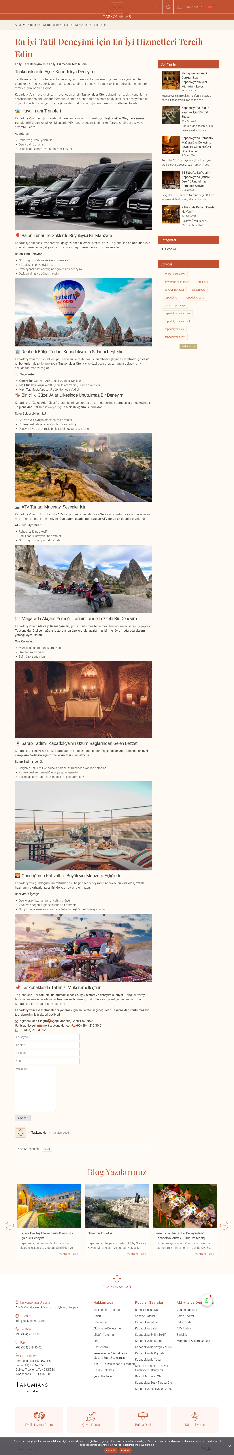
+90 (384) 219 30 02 (32, 1030)
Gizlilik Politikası (104, 1370)
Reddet (125, 1450)
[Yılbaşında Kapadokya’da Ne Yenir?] (171, 214)
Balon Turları (185, 1322)
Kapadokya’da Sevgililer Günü (154, 1347)
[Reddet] (229, 1446)
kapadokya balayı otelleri (179, 321)
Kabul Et (111, 1450)
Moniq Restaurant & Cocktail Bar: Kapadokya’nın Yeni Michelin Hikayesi (194, 80)
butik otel (203, 281)
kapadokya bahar (195, 297)
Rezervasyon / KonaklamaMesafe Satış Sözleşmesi (110, 1355)
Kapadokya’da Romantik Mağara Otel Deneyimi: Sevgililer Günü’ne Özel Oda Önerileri (197, 144)
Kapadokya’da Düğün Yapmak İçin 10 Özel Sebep (195, 112)
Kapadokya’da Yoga (148, 1359)
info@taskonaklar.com (57, 1025)
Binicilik (182, 1334)
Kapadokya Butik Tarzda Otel (154, 1382)
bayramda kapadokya (177, 281)
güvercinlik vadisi (174, 289)
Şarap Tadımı (185, 1316)
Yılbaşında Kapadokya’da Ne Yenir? (198, 209)
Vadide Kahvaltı (187, 1310)
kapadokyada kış (174, 329)
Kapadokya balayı (175, 305)
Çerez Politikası (103, 1376)
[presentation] (10, 1226)
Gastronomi (101, 1347)
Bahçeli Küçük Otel (147, 1310)
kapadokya (171, 297)
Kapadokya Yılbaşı (147, 1322)
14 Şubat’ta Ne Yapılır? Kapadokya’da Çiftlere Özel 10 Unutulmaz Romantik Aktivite (196, 179)
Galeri (97, 1316)
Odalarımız (100, 1322)
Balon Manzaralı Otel (148, 1376)
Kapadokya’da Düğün (149, 1341)
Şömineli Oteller (145, 1316)
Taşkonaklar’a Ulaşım (33, 1021)
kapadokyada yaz (175, 336)
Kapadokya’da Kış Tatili (150, 1353)
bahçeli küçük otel (175, 274)
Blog (33, 25)
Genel (47, 1149)
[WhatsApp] (206, 1300)
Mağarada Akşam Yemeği (193, 1341)
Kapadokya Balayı (146, 1328)
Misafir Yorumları (104, 1334)
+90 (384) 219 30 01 (89, 1025)
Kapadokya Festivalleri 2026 (153, 1389)
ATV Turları (184, 1328)
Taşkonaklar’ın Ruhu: (106, 1310)
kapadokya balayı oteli (177, 313)
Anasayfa (21, 25)
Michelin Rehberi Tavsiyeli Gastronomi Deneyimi (152, 1368)
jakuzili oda (198, 289)
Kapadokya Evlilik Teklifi (150, 1334)
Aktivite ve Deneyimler (107, 1328)
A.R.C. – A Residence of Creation (114, 1364)
